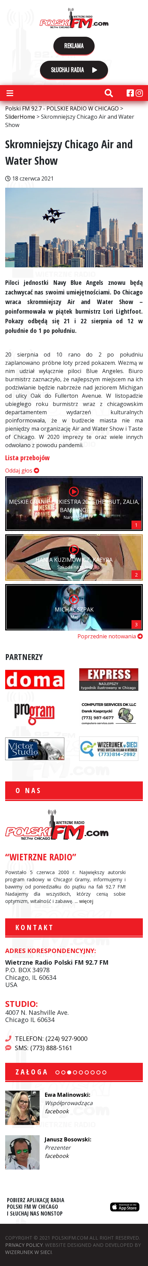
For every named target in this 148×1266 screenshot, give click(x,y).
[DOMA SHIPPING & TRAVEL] (34, 679)
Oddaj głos (19, 470)
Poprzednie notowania (107, 636)
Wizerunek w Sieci (28, 1252)
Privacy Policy (24, 1245)
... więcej (84, 901)
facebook (56, 1111)
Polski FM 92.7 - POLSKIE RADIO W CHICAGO (74, 18)
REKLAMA (74, 46)
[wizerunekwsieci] (108, 748)
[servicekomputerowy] (108, 713)
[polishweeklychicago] (34, 713)
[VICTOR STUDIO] (34, 748)
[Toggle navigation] (9, 93)
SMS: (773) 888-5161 (43, 1048)
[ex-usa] (108, 679)
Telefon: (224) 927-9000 (51, 1038)
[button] (57, 1072)
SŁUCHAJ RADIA (68, 70)
